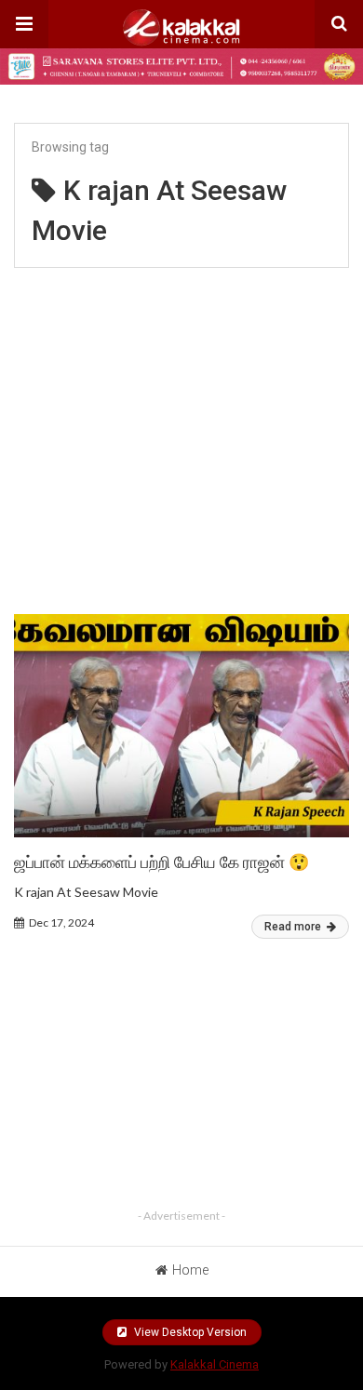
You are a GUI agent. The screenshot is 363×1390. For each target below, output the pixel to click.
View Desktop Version (189, 1332)
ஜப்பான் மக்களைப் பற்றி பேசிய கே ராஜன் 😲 (161, 862)
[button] (24, 24)
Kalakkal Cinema (214, 1364)
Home (190, 1270)
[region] (181, 433)
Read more (294, 926)
